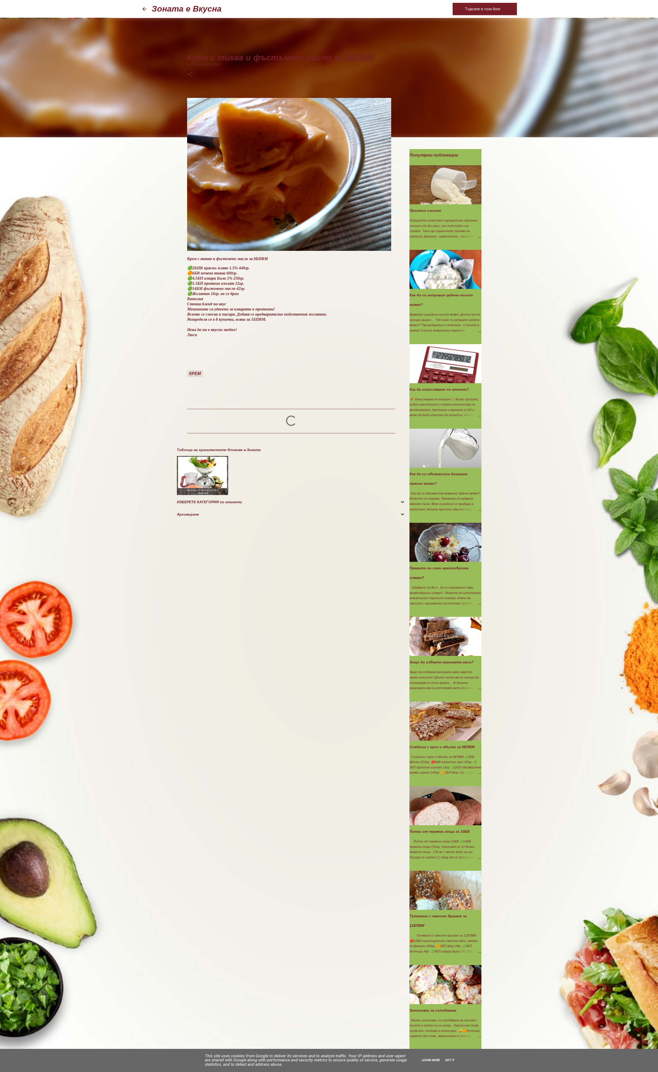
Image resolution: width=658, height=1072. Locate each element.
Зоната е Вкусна (187, 8)
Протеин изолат (425, 210)
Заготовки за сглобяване (432, 1010)
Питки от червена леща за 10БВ (439, 831)
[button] (190, 74)
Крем (195, 373)
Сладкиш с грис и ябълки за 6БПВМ (442, 747)
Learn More (431, 1060)
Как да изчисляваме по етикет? (439, 389)
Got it (449, 1060)
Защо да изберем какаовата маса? (441, 662)
